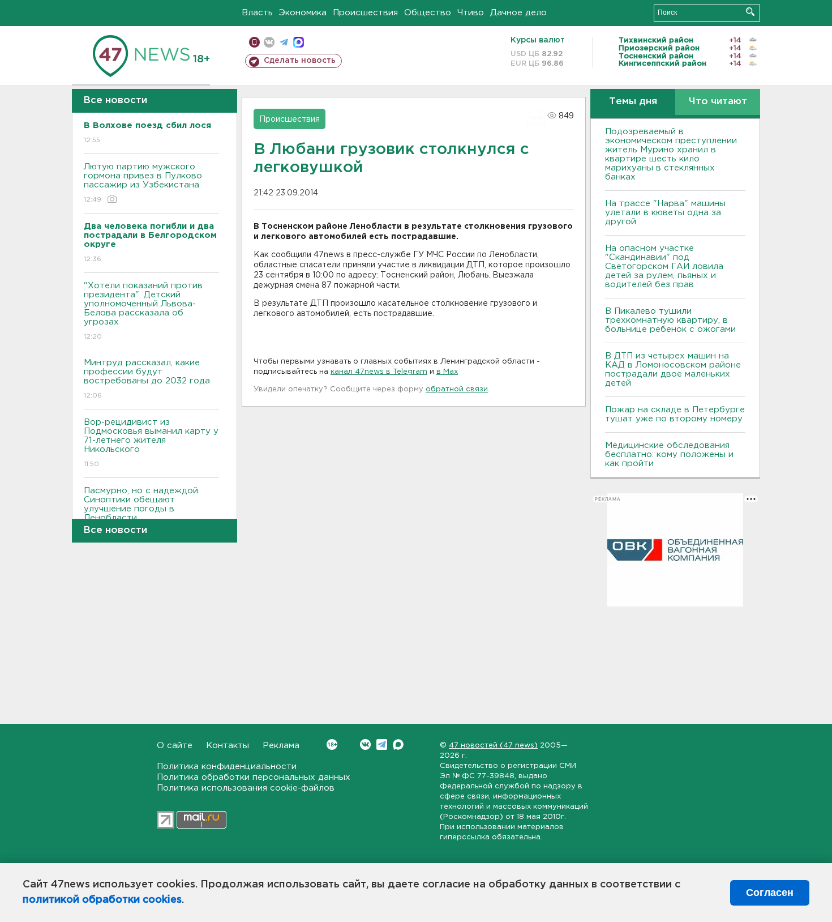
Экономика (303, 12)
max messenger (298, 42)
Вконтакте (365, 744)
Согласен (770, 892)
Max (398, 744)
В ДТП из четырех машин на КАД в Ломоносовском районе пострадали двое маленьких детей (673, 369)
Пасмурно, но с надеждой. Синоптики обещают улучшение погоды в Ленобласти (142, 511)
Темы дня (633, 101)
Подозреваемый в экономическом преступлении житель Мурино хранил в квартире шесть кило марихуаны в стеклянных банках (671, 154)
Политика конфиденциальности (227, 766)
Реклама (281, 745)
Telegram (381, 744)
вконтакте (269, 42)
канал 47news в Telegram (379, 372)
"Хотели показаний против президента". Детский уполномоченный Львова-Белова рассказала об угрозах (143, 311)
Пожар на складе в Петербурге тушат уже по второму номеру (675, 414)
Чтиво (470, 12)
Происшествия (365, 12)
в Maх (447, 372)
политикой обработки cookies (102, 899)
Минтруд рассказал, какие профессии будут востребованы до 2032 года (147, 379)
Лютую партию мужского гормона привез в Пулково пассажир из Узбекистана (143, 183)
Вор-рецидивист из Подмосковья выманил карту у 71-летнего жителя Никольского (151, 443)
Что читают (718, 101)
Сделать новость (300, 60)
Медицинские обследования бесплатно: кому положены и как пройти (669, 454)
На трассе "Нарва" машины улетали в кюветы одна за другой (665, 212)
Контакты (227, 745)
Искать (750, 11)
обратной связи (457, 389)
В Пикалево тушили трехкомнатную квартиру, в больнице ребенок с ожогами (670, 320)
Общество (427, 12)
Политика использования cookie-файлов (245, 788)
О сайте (174, 745)
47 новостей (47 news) (493, 745)
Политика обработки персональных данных (253, 777)
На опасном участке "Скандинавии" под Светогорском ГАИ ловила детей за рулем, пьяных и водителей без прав (664, 266)
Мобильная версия (254, 42)
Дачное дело (518, 12)
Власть (257, 12)
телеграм (283, 42)
